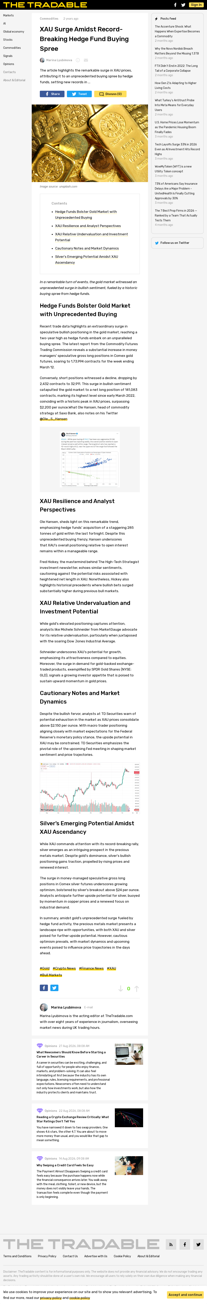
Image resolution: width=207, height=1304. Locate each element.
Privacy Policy (47, 1256)
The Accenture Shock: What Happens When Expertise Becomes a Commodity (177, 31)
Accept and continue (185, 1295)
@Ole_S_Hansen (53, 419)
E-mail (88, 1007)
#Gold (45, 968)
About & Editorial (14, 80)
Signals (8, 56)
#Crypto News (64, 968)
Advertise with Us (95, 1256)
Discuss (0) (114, 94)
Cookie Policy (122, 1256)
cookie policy (79, 1298)
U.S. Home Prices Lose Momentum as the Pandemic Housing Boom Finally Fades (177, 127)
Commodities (12, 48)
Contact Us (70, 1256)
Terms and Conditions (17, 1256)
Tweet (82, 94)
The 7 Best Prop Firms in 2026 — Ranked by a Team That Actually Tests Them (176, 215)
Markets (8, 15)
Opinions (8, 64)
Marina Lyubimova (59, 60)
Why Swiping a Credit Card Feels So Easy (65, 1165)
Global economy (13, 31)
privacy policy (51, 1298)
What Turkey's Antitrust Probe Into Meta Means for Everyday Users (174, 105)
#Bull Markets (51, 975)
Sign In (196, 5)
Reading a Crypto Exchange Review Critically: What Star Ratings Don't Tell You (73, 1119)
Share (55, 94)
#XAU (111, 968)
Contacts (9, 72)
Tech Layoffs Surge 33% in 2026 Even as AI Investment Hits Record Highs (177, 149)
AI (4, 23)
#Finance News (91, 968)
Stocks (8, 40)
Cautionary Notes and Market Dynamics (87, 248)
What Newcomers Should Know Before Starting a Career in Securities (71, 1054)
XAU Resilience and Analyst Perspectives (88, 226)
